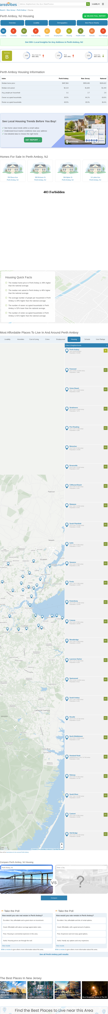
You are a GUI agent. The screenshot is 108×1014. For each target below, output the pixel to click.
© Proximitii (34, 849)
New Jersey (11, 10)
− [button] (61, 847)
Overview (12, 23)
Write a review (6, 949)
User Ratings (100, 339)
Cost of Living (34, 339)
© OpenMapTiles (56, 849)
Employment (60, 339)
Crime (47, 339)
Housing (74, 339)
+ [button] (61, 844)
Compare (54, 898)
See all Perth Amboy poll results (54, 954)
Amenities (20, 339)
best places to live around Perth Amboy (17, 852)
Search (2, 10)
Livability (95, 4)
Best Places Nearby (92, 23)
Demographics (62, 23)
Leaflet (62, 849)
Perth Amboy (21, 10)
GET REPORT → (33, 140)
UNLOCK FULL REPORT (96, 16)
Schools (87, 339)
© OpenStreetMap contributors (44, 849)
